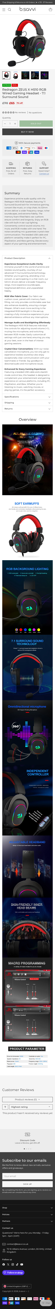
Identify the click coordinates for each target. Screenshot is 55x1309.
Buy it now (27, 132)
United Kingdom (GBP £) (17, 1286)
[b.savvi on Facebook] (3, 1265)
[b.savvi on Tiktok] (17, 1265)
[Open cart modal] (50, 10)
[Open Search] (9, 10)
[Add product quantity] (15, 124)
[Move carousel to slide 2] (26, 1148)
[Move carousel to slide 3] (28, 1148)
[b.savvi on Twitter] (8, 1265)
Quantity (6, 118)
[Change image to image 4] (35, 75)
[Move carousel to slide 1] (24, 1148)
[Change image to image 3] (25, 75)
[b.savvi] (27, 9)
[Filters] (5, 1107)
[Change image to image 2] (16, 75)
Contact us (44, 174)
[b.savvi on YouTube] (21, 1265)
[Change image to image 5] (45, 75)
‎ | (28, 1291)
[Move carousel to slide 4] (30, 1148)
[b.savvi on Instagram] (12, 1265)
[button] (8, 112)
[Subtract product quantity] (4, 124)
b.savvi (22, 1291)
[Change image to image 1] (6, 75)
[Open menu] (4, 10)
